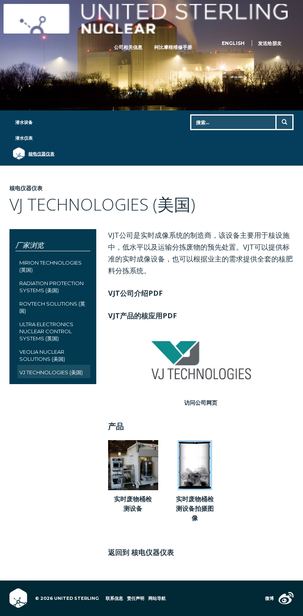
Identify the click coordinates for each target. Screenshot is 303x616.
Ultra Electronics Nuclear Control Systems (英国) (46, 331)
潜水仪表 (24, 138)
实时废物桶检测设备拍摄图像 (195, 508)
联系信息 (114, 598)
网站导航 (157, 598)
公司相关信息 (128, 47)
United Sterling (146, 19)
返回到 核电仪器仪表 (141, 552)
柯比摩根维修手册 (173, 47)
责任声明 (135, 598)
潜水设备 (24, 122)
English (233, 43)
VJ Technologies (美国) (51, 372)
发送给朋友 (270, 43)
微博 (269, 598)
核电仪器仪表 (37, 154)
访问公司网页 (200, 402)
